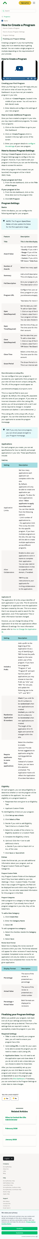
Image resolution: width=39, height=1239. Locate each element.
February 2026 (11, 1128)
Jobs (4, 1171)
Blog (4, 1173)
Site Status (6, 1201)
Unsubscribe (6, 1203)
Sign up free (25, 3)
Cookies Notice (6, 1224)
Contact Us (6, 1206)
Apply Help (6, 1194)
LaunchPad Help (8, 1185)
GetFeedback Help (8, 1183)
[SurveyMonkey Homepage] (5, 3)
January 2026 (11, 1139)
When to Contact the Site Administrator (15, 1118)
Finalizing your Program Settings (14, 39)
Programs (7, 17)
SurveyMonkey (7, 1167)
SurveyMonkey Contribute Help (12, 1189)
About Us (6, 1169)
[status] (19, 224)
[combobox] (8, 1158)
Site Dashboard (19, 1079)
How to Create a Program (11, 28)
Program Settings (8, 35)
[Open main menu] (34, 3)
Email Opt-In (7, 1208)
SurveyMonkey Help (9, 1181)
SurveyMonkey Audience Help (12, 1187)
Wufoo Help (6, 1192)
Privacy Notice (30, 1222)
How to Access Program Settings (14, 32)
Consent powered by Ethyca (28, 1236)
